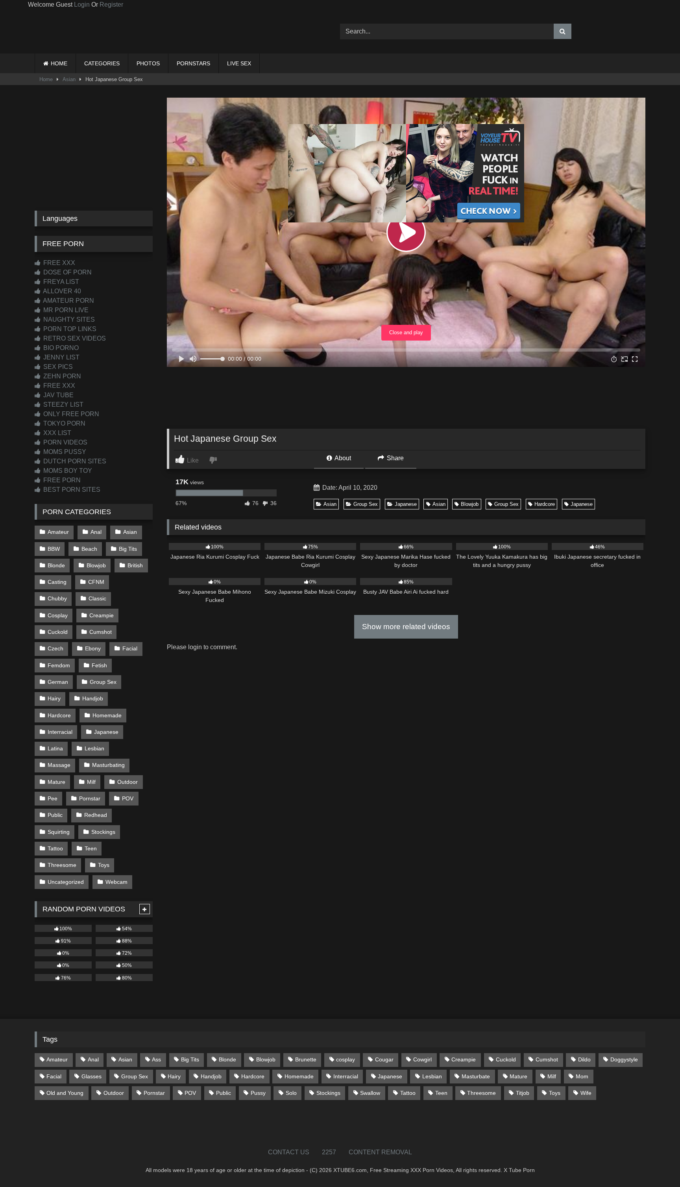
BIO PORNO (60, 347)
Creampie (101, 615)
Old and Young (64, 1093)
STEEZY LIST (62, 404)
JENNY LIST (60, 357)
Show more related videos (406, 626)
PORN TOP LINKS (69, 329)
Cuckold (58, 632)
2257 (329, 1152)
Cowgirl (422, 1059)
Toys (103, 865)
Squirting (59, 832)
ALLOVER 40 (61, 291)
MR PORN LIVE (65, 310)
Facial (129, 648)
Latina (55, 748)
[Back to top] (655, 1163)
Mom (582, 1076)
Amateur (58, 532)
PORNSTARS (193, 63)
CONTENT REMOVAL (380, 1152)
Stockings (103, 832)
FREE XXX (58, 262)
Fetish (99, 665)
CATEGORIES (102, 63)
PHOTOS (148, 63)
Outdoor (127, 782)
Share (394, 458)
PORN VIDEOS (64, 442)
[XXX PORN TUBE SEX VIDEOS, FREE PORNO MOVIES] (84, 31)
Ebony (93, 648)
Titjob (522, 1093)
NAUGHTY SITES (68, 319)
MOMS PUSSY (64, 451)
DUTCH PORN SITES (74, 461)
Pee (52, 798)
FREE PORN (61, 480)
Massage (59, 765)
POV (127, 798)
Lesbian (94, 748)
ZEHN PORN (61, 376)
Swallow (370, 1093)
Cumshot (100, 632)
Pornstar (89, 798)
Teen (91, 848)
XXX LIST (56, 433)
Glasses (91, 1076)
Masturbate (476, 1076)
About (342, 458)
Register (111, 4)
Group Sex (365, 504)
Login (82, 4)
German (58, 682)
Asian (69, 79)
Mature (56, 782)
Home (46, 79)
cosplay (345, 1059)
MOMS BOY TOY (67, 470)
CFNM (96, 582)
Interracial (60, 732)
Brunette (305, 1059)
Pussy (258, 1093)
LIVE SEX (239, 63)
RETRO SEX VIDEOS (74, 338)
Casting (57, 582)
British (135, 565)
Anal (96, 532)
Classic (97, 598)
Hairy (54, 698)
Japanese (406, 504)
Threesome (62, 865)
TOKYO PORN (63, 423)
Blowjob (470, 504)
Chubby (57, 598)
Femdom (59, 665)
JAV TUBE (58, 395)
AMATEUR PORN (68, 300)
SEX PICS (57, 366)
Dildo (584, 1059)
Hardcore (544, 504)
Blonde (56, 565)
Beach (89, 549)
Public (55, 815)
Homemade (107, 715)
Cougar (384, 1059)
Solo (291, 1093)
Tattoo (55, 848)
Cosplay (58, 615)
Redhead (95, 815)
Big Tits (128, 549)
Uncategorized (66, 882)
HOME (59, 63)
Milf (91, 782)
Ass (156, 1059)
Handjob (92, 698)
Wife (585, 1093)
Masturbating (108, 765)
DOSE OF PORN (67, 272)
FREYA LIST (60, 281)
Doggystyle (624, 1059)
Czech (55, 648)
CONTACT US (288, 1152)
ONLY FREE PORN (70, 414)
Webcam (116, 882)
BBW (54, 549)
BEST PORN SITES (71, 489)
